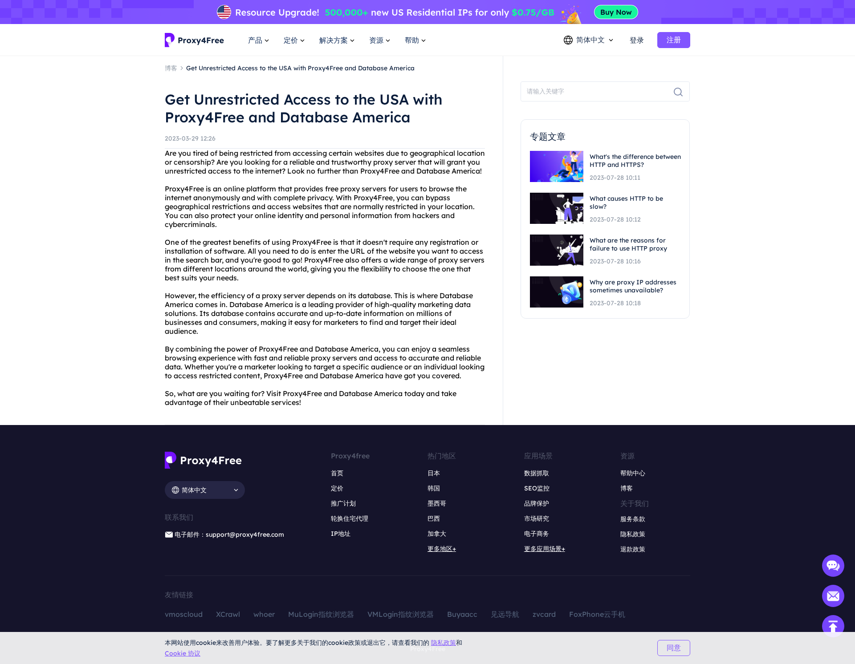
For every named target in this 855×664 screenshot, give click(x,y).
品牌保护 (536, 503)
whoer (264, 614)
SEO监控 (537, 488)
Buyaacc (462, 614)
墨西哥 (437, 503)
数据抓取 (536, 473)
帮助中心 (632, 473)
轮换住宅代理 (349, 518)
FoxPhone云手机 (597, 614)
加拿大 (437, 534)
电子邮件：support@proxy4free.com (229, 534)
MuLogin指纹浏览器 (321, 614)
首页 (337, 473)
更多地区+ (442, 549)
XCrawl (228, 614)
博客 (626, 488)
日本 (434, 473)
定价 (337, 488)
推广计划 (343, 503)
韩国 (434, 488)
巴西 (434, 518)
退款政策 (632, 549)
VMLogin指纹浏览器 (400, 614)
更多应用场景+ (544, 549)
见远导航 (505, 614)
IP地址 (340, 534)
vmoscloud (184, 614)
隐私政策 (443, 643)
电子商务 (536, 534)
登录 (637, 40)
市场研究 (536, 518)
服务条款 (632, 519)
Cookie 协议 (182, 653)
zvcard (544, 614)
